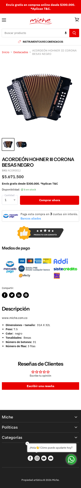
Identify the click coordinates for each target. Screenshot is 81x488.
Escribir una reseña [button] (40, 386)
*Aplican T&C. (41, 9)
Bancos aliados (31, 218)
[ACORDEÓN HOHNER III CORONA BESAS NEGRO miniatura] (8, 144)
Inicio (5, 52)
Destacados (20, 52)
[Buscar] (74, 33)
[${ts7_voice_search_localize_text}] (65, 33)
